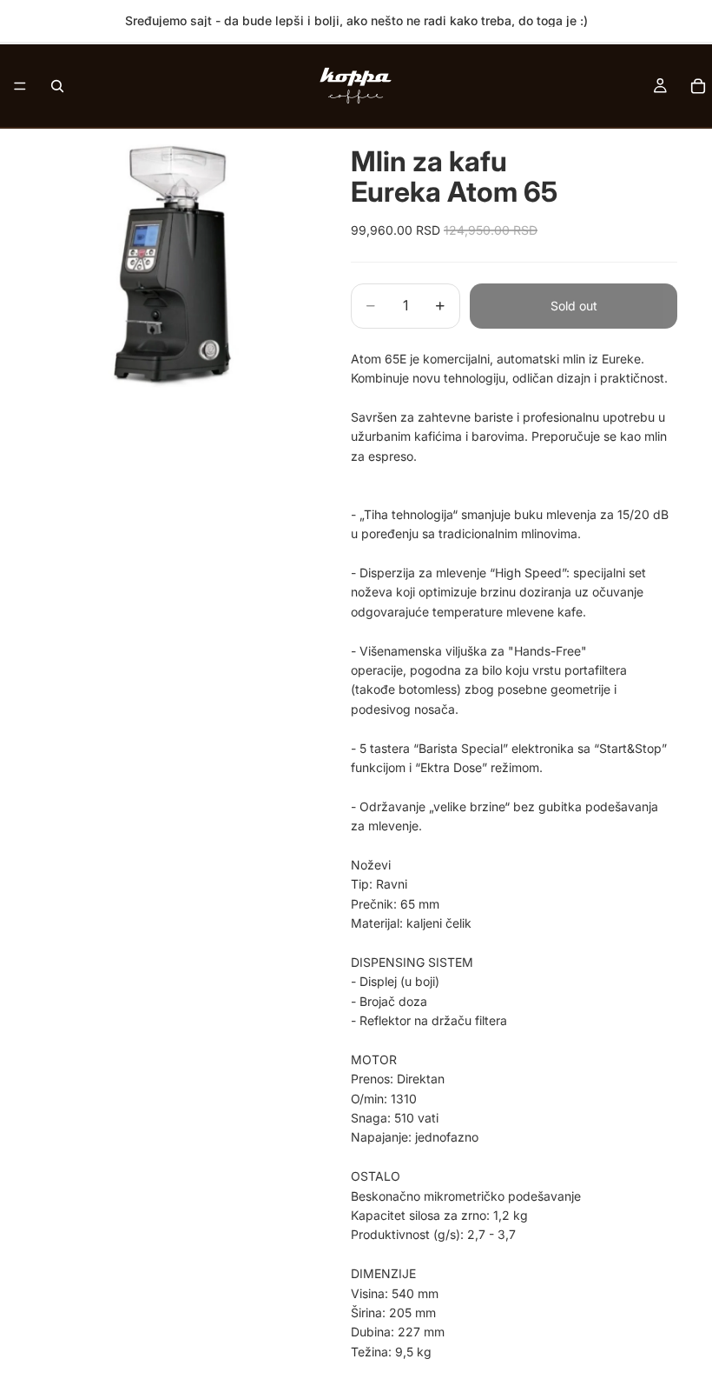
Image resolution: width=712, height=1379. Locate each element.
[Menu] (20, 86)
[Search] (57, 86)
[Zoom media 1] (172, 266)
